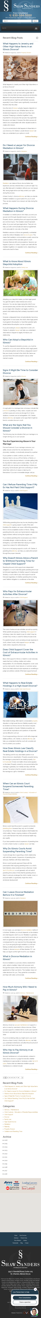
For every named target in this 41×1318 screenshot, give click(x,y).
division (15, 108)
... (20, 1077)
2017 (5, 1170)
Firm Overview (23, 1235)
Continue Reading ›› (31, 136)
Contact (26, 1243)
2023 (5, 1150)
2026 (5, 1140)
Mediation (24, 151)
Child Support (23, 490)
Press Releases (17, 1240)
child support (7, 525)
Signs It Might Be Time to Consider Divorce (17, 1096)
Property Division (26, 52)
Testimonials (15, 1243)
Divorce (23, 376)
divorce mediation (26, 930)
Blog (4, 28)
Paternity (7, 1126)
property (35, 721)
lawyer (31, 131)
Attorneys (16, 1238)
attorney (21, 196)
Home (15, 1235)
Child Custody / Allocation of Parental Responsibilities (21, 1112)
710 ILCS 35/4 (28, 235)
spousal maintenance (21, 1025)
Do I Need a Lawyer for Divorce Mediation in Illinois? (20, 1091)
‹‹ (3, 1077)
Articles (25, 1240)
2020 (5, 1160)
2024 (5, 1147)
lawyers (17, 949)
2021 (5, 1157)
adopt (17, 328)
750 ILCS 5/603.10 (8, 870)
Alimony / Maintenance (27, 993)
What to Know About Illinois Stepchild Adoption (19, 1093)
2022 (5, 1153)
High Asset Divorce (24, 689)
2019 (5, 1164)
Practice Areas (24, 1238)
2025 (5, 1143)
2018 (5, 1167)
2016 (5, 1174)
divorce (6, 410)
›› (22, 1077)
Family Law (24, 267)
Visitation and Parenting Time (13, 1131)
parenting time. (7, 828)
